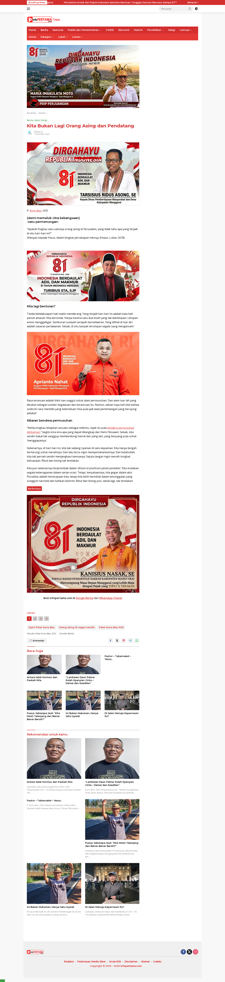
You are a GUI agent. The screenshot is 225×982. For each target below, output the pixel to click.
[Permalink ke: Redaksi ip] (29, 132)
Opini (37, 120)
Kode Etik (115, 961)
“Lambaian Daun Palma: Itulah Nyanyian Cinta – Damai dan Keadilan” (80, 680)
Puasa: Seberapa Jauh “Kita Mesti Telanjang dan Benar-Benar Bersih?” (44, 716)
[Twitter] (189, 952)
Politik (110, 30)
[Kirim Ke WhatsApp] (136, 640)
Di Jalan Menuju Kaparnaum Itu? (122, 715)
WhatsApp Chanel (110, 598)
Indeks (157, 961)
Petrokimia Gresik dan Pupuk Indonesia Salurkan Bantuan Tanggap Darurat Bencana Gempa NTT (69, 2)
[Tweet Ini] (117, 640)
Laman (76, 36)
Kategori (46, 36)
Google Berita (84, 598)
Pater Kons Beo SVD (111, 627)
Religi (171, 30)
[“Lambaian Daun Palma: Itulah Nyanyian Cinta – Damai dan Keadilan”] (83, 664)
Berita (44, 30)
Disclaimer (131, 961)
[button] (190, 8)
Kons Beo (36, 210)
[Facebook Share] (110, 640)
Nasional (58, 30)
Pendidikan (154, 30)
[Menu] (29, 9)
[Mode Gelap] (196, 9)
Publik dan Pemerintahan (83, 30)
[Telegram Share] (130, 640)
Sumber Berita (66, 633)
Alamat (145, 961)
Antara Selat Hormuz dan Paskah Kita (42, 679)
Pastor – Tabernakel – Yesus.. (118, 658)
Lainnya (184, 30)
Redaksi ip (38, 131)
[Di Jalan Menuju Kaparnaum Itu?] (122, 700)
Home (32, 30)
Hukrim (138, 30)
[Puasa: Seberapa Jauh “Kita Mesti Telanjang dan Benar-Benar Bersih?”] (44, 700)
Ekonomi (123, 30)
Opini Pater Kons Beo (41, 627)
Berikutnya (34, 488)
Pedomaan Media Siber (91, 961)
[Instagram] (195, 952)
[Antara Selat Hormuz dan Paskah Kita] (44, 664)
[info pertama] (55, 19)
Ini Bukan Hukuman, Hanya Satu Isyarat (82, 715)
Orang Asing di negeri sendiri (77, 627)
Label (61, 36)
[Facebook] (183, 952)
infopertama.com (131, 966)
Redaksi (69, 961)
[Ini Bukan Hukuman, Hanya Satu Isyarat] (83, 700)
